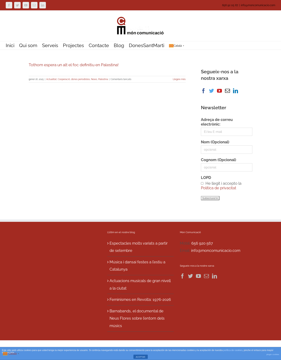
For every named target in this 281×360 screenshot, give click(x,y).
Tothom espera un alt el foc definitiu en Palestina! (74, 64)
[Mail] (227, 90)
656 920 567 (202, 243)
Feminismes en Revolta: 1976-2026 (140, 299)
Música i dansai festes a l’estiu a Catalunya (137, 266)
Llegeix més (179, 79)
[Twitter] (211, 90)
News (94, 79)
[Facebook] (203, 90)
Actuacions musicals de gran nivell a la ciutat (140, 284)
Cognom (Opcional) (218, 160)
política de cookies (233, 350)
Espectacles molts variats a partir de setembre (139, 247)
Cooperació (64, 79)
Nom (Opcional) (215, 142)
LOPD (206, 177)
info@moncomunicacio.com (258, 5)
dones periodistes (80, 79)
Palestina (103, 79)
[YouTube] (219, 90)
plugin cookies (272, 354)
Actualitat (51, 79)
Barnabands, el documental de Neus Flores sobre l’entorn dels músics (137, 318)
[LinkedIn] (235, 90)
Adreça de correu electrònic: (217, 122)
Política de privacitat (218, 188)
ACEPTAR (140, 357)
